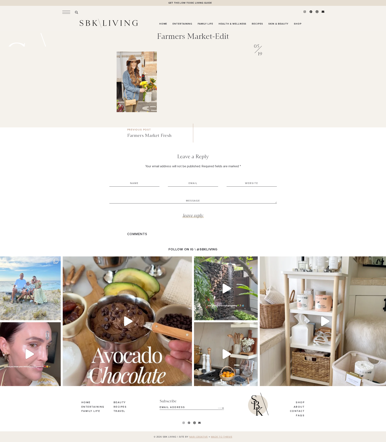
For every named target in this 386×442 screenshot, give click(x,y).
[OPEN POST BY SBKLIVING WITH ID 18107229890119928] (226, 354)
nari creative (198, 437)
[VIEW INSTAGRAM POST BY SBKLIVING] (56, 315)
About (299, 407)
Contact (297, 411)
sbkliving (28, 260)
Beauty (120, 402)
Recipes (120, 407)
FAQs (300, 415)
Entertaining (93, 407)
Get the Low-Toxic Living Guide (190, 2)
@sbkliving (207, 249)
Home (86, 402)
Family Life (90, 411)
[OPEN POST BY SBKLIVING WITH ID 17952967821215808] (226, 288)
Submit (218, 406)
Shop (300, 402)
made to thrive (221, 437)
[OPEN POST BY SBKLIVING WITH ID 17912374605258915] (127, 321)
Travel (119, 411)
